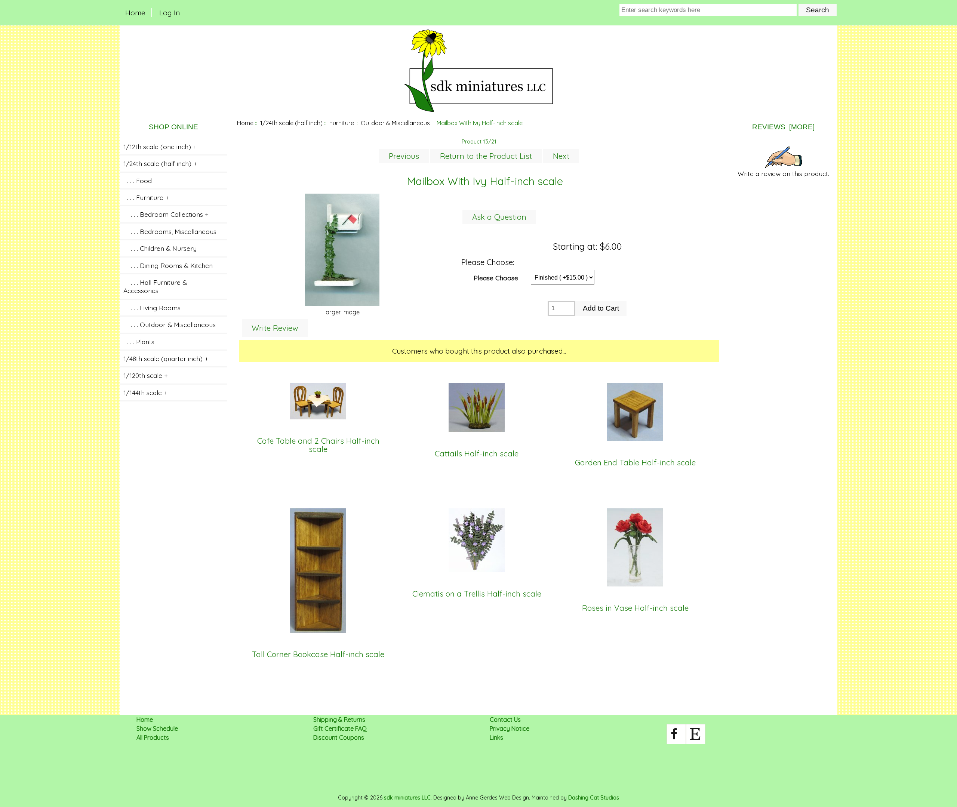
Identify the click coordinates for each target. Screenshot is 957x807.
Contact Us (505, 719)
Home (135, 12)
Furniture (341, 123)
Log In (169, 12)
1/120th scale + (145, 375)
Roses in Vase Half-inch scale (635, 608)
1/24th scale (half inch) (291, 123)
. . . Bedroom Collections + (166, 214)
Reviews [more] (783, 127)
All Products (152, 737)
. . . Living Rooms (152, 308)
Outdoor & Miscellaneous (395, 123)
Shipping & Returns (339, 719)
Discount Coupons (338, 737)
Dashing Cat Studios (593, 797)
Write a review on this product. (783, 173)
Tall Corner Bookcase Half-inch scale (318, 654)
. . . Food (137, 180)
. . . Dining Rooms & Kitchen (168, 265)
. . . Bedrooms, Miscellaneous (169, 231)
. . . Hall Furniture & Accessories (155, 286)
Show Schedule (157, 728)
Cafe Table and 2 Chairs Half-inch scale (318, 445)
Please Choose (496, 277)
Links (496, 737)
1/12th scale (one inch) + (160, 146)
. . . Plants (138, 342)
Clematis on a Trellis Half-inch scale (476, 594)
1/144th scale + (145, 392)
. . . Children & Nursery (160, 248)
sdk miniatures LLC (407, 797)
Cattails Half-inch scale (476, 454)
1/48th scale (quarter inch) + (165, 358)
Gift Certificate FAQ (340, 728)
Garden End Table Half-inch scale (635, 463)
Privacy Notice (509, 728)
